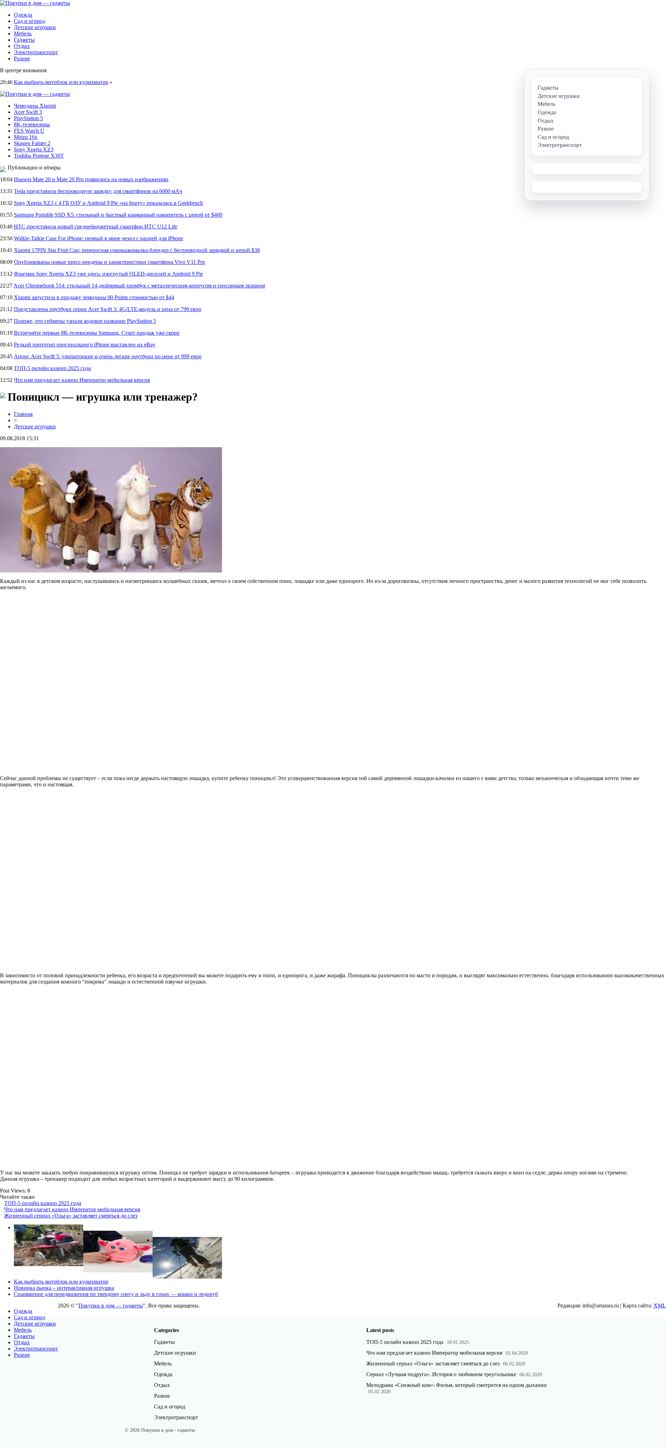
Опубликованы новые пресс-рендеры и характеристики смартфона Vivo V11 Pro (109, 262)
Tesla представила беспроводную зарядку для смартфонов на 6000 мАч (98, 191)
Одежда (23, 15)
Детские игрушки (35, 27)
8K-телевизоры (32, 124)
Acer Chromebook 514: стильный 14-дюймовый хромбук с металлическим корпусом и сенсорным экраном (139, 285)
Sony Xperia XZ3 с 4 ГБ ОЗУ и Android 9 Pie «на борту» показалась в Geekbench (108, 203)
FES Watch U (29, 131)
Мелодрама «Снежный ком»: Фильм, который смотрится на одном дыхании (456, 1385)
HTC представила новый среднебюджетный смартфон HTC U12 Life (95, 226)
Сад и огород (29, 21)
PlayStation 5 (28, 118)
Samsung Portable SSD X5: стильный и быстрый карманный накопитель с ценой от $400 (118, 215)
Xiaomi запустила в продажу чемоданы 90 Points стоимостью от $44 (94, 297)
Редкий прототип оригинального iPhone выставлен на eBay (84, 345)
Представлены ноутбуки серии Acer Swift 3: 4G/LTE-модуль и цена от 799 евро (107, 309)
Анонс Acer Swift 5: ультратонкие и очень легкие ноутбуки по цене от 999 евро (108, 356)
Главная (23, 414)
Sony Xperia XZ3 (33, 149)
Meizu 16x (25, 137)
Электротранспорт (36, 52)
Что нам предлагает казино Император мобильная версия (82, 380)
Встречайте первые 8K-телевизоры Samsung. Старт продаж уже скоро (96, 333)
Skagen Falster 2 (32, 143)
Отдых (22, 46)
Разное (22, 58)
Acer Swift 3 (28, 112)
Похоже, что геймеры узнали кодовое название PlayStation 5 (85, 321)
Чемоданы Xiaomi (35, 106)
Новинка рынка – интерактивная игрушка (64, 1288)
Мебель (23, 33)
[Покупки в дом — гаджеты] (35, 3)
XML (660, 1305)
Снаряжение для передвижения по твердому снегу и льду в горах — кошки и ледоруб (116, 1294)
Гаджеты (24, 40)
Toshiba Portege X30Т (39, 156)
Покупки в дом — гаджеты (110, 1305)
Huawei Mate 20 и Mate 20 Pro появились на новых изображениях (91, 179)
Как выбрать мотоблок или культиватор (61, 82)
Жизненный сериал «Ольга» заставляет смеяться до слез (70, 1216)
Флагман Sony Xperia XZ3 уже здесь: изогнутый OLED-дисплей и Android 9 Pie (108, 274)
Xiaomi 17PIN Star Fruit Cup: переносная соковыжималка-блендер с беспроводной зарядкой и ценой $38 (137, 250)
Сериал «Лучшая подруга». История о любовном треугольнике (441, 1374)
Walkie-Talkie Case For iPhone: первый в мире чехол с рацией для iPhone (98, 238)
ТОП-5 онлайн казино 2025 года (52, 368)
